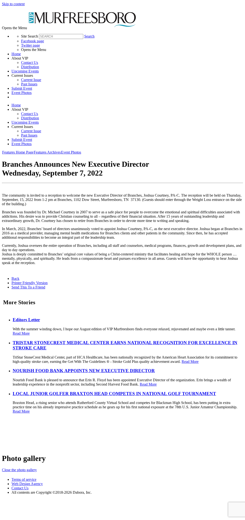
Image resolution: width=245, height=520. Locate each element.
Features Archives (47, 152)
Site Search (29, 36)
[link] (127, 54)
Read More (21, 333)
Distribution (30, 67)
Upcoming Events (25, 71)
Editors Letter (26, 319)
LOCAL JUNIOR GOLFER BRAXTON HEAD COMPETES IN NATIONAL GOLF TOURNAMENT (114, 393)
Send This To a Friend (28, 287)
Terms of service (23, 479)
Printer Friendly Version (29, 283)
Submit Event (21, 88)
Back (15, 279)
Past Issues (29, 84)
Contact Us (29, 63)
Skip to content (13, 4)
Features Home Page (17, 152)
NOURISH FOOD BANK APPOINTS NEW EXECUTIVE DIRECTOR (84, 370)
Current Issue (31, 80)
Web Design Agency (27, 484)
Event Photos (21, 93)
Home (16, 54)
